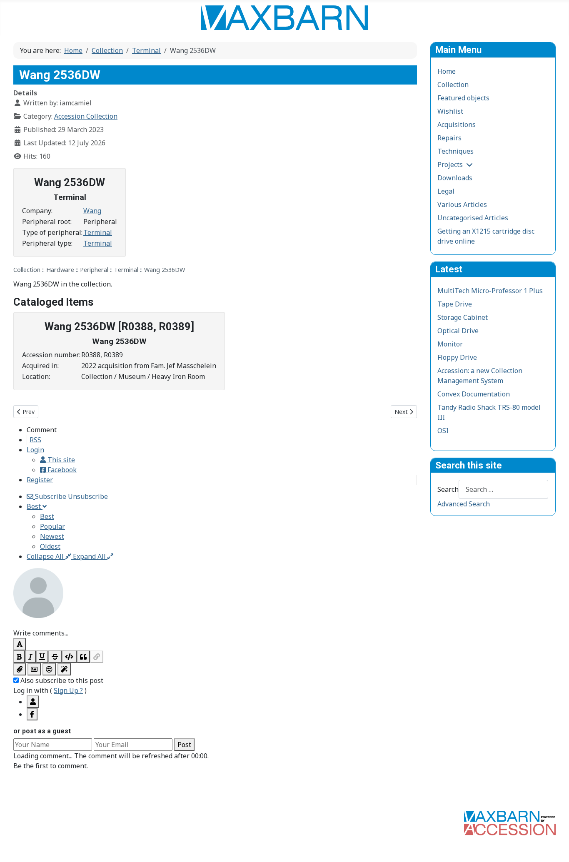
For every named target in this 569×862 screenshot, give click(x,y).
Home (446, 71)
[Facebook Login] (32, 714)
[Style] (64, 669)
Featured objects (463, 97)
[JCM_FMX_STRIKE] (55, 656)
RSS (35, 439)
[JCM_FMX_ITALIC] (30, 656)
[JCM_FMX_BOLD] (19, 656)
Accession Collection (85, 116)
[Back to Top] (554, 846)
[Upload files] (19, 669)
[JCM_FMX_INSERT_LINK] (96, 656)
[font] (19, 644)
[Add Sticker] (34, 669)
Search (448, 489)
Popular (52, 526)
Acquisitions (456, 124)
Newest (52, 536)
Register (40, 479)
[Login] (33, 701)
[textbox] (215, 623)
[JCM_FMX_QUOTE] (83, 656)
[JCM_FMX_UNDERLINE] (42, 656)
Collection (453, 84)
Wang (92, 210)
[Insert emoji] (49, 669)
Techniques (455, 151)
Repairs (449, 137)
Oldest (50, 546)
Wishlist (450, 111)
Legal (445, 191)
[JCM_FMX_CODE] (69, 656)
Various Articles (462, 204)
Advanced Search (463, 503)
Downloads (454, 177)
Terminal (97, 232)
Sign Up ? (68, 690)
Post (184, 744)
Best (47, 516)
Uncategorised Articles (472, 217)
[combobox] (503, 489)
